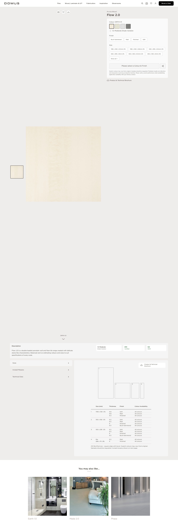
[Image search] (58, 12)
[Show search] (142, 3)
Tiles (59, 3)
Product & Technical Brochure (120, 80)
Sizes (14, 363)
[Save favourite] (63, 12)
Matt (127, 39)
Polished (136, 39)
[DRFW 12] (122, 26)
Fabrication (90, 3)
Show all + (114, 58)
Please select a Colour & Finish (134, 66)
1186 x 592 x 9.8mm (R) (137, 49)
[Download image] (68, 12)
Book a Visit (166, 3)
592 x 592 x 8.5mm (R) (136, 54)
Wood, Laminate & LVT (73, 3)
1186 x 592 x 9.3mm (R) (118, 49)
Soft (144, 39)
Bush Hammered (116, 39)
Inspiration (104, 3)
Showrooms (116, 3)
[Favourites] (151, 3)
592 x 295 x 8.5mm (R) (156, 49)
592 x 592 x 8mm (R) (154, 54)
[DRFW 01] (111, 26)
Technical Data (18, 377)
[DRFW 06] (128, 26)
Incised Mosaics (18, 370)
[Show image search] (146, 3)
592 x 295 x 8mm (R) (117, 54)
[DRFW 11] (117, 26)
